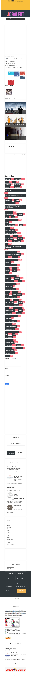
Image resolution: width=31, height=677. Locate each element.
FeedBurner (19, 452)
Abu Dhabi (9, 522)
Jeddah (8, 535)
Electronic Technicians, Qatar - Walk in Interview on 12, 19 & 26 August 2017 (18, 478)
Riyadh (8, 541)
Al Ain (8, 525)
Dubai (8, 530)
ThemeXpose (18, 675)
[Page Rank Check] (9, 632)
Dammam (9, 527)
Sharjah (8, 542)
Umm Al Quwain (10, 544)
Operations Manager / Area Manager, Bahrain (15, 659)
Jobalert (15, 14)
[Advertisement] (18, 409)
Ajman (8, 523)
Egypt (8, 532)
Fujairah (8, 534)
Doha (8, 528)
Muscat (8, 537)
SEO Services (15, 636)
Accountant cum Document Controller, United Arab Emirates (19, 507)
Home (8, 520)
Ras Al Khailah (10, 539)
